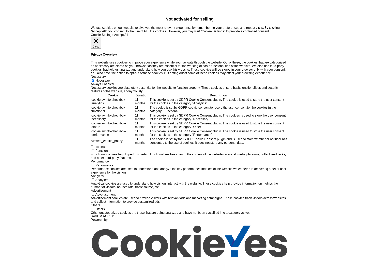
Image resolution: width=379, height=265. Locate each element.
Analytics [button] (97, 176)
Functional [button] (98, 146)
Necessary (103, 80)
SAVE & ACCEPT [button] (103, 216)
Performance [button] (100, 161)
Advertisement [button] (101, 190)
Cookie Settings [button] (102, 34)
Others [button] (95, 205)
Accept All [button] (121, 34)
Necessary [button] (98, 76)
